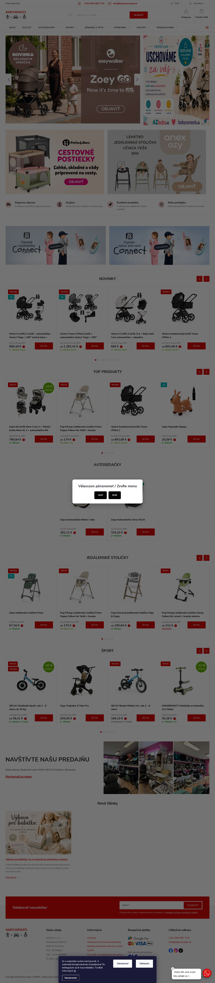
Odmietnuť (122, 963)
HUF (100, 495)
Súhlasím (144, 963)
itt (75, 970)
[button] (207, 973)
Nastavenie (71, 977)
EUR (114, 495)
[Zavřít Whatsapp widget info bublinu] (172, 968)
